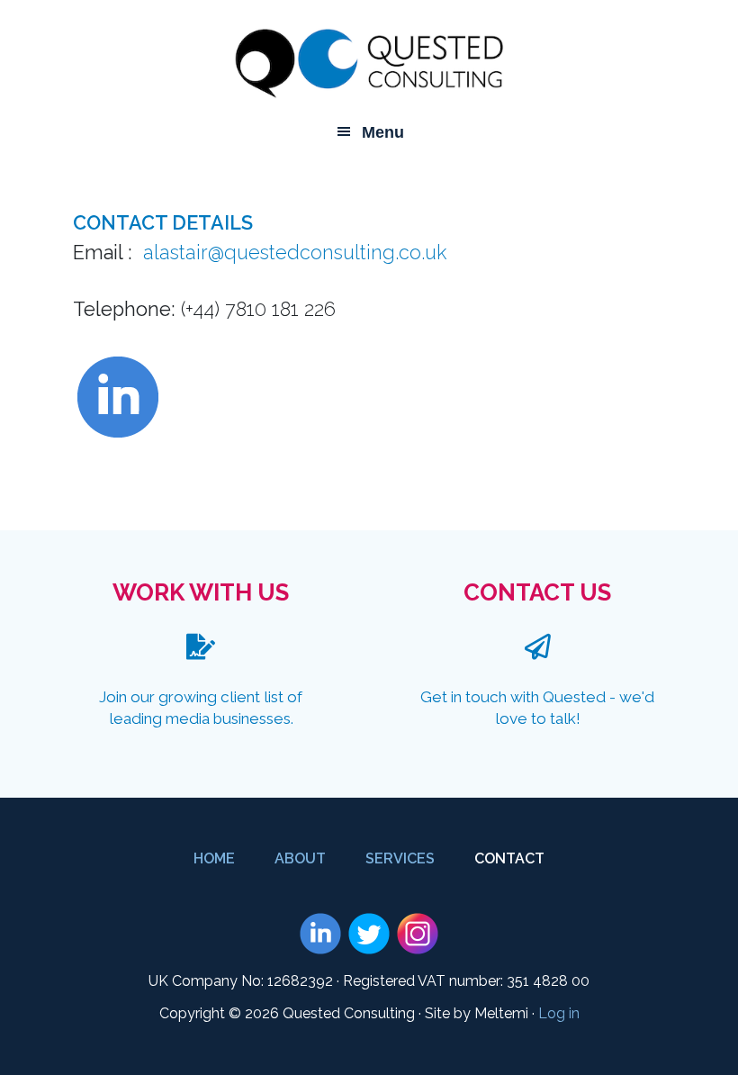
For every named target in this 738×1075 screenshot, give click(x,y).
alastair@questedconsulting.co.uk (294, 252)
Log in (559, 1013)
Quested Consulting (369, 63)
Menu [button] (383, 132)
